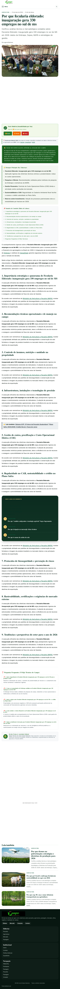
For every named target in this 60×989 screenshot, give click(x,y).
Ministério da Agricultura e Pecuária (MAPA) (38, 298)
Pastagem (6, 939)
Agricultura (5, 12)
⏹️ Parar (25, 133)
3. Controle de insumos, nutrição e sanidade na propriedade (22, 219)
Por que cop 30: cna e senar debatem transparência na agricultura (39, 896)
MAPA (33, 142)
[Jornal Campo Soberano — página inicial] (30, 2)
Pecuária (5, 931)
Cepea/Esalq (28, 142)
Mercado (12, 923)
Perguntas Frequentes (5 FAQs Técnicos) (16, 239)
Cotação (5, 977)
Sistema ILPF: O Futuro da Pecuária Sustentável (31, 424)
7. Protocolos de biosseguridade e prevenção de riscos (20, 230)
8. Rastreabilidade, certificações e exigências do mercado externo (23, 233)
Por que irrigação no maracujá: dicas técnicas (22, 529)
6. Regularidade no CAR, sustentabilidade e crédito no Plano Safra (23, 227)
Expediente (6, 955)
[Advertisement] (30, 89)
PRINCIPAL (6, 964)
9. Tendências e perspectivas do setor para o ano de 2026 (21, 236)
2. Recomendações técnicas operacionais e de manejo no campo (23, 216)
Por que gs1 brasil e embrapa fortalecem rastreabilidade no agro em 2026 (41, 877)
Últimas (5, 923)
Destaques (6, 966)
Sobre (4, 947)
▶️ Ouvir (7, 133)
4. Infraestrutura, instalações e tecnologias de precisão (20, 222)
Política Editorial (7, 953)
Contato (27, 923)
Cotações (20, 923)
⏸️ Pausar (16, 133)
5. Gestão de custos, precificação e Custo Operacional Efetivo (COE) (24, 225)
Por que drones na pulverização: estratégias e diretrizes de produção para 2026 (43, 855)
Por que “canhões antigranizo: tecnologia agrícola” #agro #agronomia (30, 521)
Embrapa (22, 142)
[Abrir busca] (56, 6)
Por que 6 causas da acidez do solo (18, 537)
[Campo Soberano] (30, 913)
